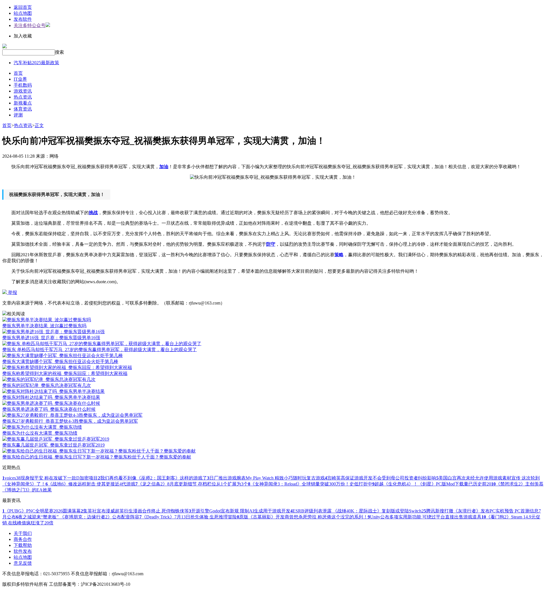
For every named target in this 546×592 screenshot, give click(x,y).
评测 (18, 114)
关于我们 (23, 533)
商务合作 (23, 539)
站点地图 (23, 13)
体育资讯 (23, 109)
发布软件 (23, 19)
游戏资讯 (23, 91)
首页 (18, 73)
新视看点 (23, 103)
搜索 (59, 52)
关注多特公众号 (30, 25)
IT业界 (20, 79)
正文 (39, 125)
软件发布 (23, 551)
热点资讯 (23, 97)
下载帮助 (23, 545)
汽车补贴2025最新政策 (36, 62)
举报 (12, 292)
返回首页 (23, 7)
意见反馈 (23, 563)
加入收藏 (23, 36)
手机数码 (23, 85)
